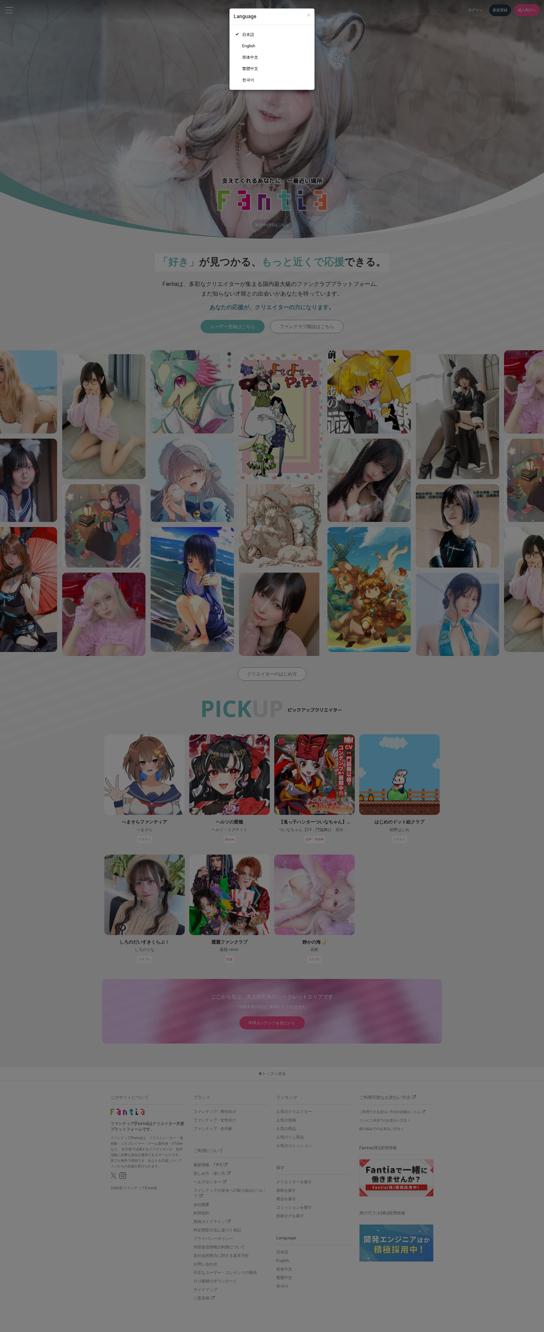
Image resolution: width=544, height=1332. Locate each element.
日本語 (248, 34)
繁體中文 (250, 68)
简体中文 (250, 57)
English (248, 46)
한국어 (248, 80)
